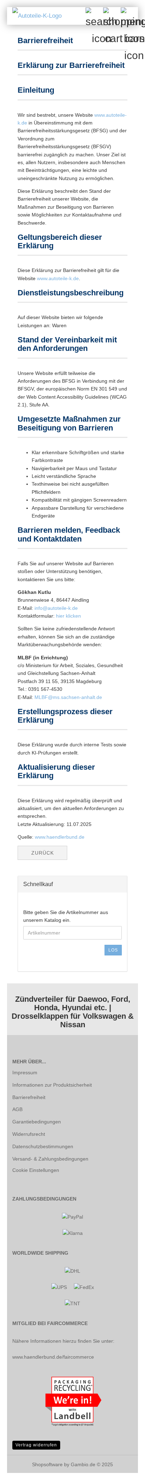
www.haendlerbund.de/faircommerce (53, 1357)
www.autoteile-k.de (58, 278)
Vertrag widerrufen (36, 1445)
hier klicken (68, 616)
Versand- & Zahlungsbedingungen (50, 1159)
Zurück (42, 853)
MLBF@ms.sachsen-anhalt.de (68, 697)
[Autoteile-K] (34, 16)
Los (113, 950)
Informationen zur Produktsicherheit (52, 1085)
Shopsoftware (47, 1464)
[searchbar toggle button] (94, 16)
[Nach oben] (125, 1469)
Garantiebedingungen (36, 1122)
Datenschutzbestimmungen (42, 1146)
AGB (17, 1109)
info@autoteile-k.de (56, 608)
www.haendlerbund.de (59, 837)
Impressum (24, 1072)
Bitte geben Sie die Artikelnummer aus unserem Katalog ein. (65, 916)
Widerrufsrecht (28, 1134)
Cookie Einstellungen (35, 1170)
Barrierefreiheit (28, 1097)
